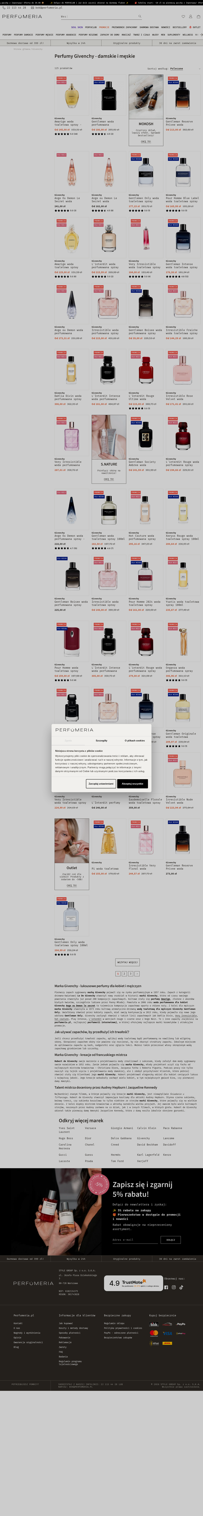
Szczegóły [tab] (101, 740)
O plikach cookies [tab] (135, 740)
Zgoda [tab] (68, 740)
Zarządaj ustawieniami (101, 783)
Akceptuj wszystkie (132, 783)
